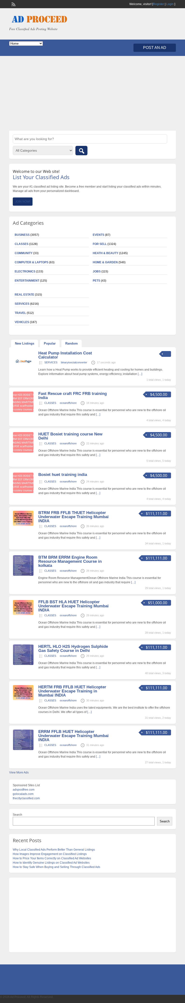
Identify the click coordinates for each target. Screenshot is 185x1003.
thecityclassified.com (26, 798)
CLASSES (50, 402)
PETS (96, 280)
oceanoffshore (68, 402)
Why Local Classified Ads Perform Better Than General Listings (54, 849)
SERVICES (50, 362)
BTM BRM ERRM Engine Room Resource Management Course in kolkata (70, 561)
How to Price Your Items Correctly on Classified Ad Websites (52, 858)
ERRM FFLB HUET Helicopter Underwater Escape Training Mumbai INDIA (73, 735)
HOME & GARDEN (105, 262)
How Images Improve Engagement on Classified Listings (50, 854)
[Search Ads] (81, 150)
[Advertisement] (92, 93)
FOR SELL (100, 244)
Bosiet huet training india (62, 474)
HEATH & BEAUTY (105, 253)
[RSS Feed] (13, 4)
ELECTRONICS (25, 271)
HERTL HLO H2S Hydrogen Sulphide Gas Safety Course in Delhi (73, 648)
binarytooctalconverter (74, 362)
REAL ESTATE (24, 294)
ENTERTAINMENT (27, 280)
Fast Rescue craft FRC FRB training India (72, 395)
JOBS (97, 271)
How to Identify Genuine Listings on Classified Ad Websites (51, 862)
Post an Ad (154, 48)
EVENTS (98, 235)
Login (170, 4)
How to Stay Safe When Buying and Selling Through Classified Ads (56, 867)
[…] (140, 374)
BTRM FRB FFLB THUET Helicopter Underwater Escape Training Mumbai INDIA (73, 516)
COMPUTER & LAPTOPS (31, 262)
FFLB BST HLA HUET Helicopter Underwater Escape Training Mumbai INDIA (73, 606)
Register (158, 4)
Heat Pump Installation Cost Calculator (65, 355)
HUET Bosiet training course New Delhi (70, 436)
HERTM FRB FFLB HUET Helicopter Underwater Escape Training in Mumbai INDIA (72, 691)
